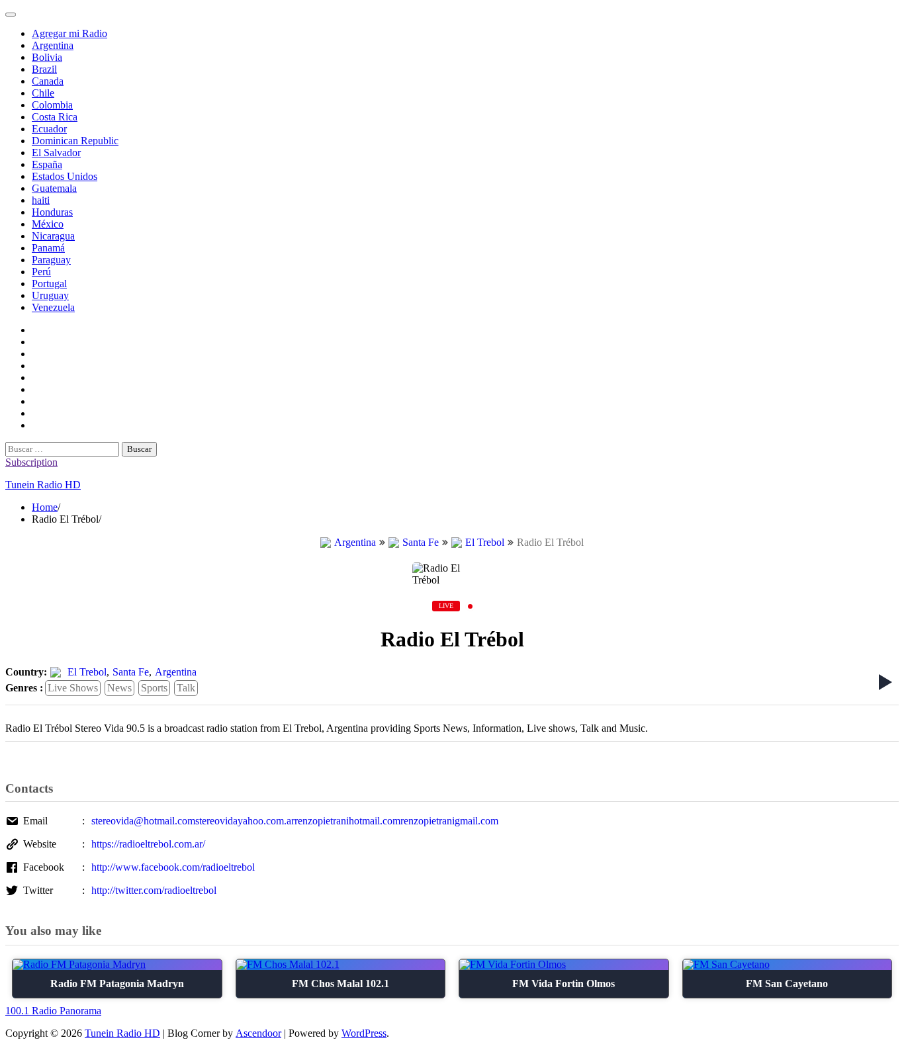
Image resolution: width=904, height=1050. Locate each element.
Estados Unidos (64, 176)
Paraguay (51, 259)
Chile (43, 93)
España (47, 164)
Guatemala (54, 188)
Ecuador (49, 128)
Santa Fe (420, 542)
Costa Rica (54, 116)
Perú (41, 271)
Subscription (31, 462)
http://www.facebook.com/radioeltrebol (173, 867)
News (119, 687)
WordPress (363, 1033)
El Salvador (56, 152)
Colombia (52, 104)
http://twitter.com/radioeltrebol (153, 890)
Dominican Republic (75, 140)
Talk (186, 687)
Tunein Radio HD (43, 484)
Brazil (44, 69)
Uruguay (50, 295)
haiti (41, 200)
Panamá (48, 247)
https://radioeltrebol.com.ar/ (148, 844)
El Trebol (484, 542)
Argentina (52, 45)
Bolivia (47, 57)
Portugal (49, 283)
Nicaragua (53, 235)
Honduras (52, 212)
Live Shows (73, 687)
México (48, 224)
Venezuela (53, 307)
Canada (48, 81)
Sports (154, 687)
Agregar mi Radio (69, 33)
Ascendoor (258, 1033)
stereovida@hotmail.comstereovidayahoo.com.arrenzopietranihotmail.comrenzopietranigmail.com (294, 820)
